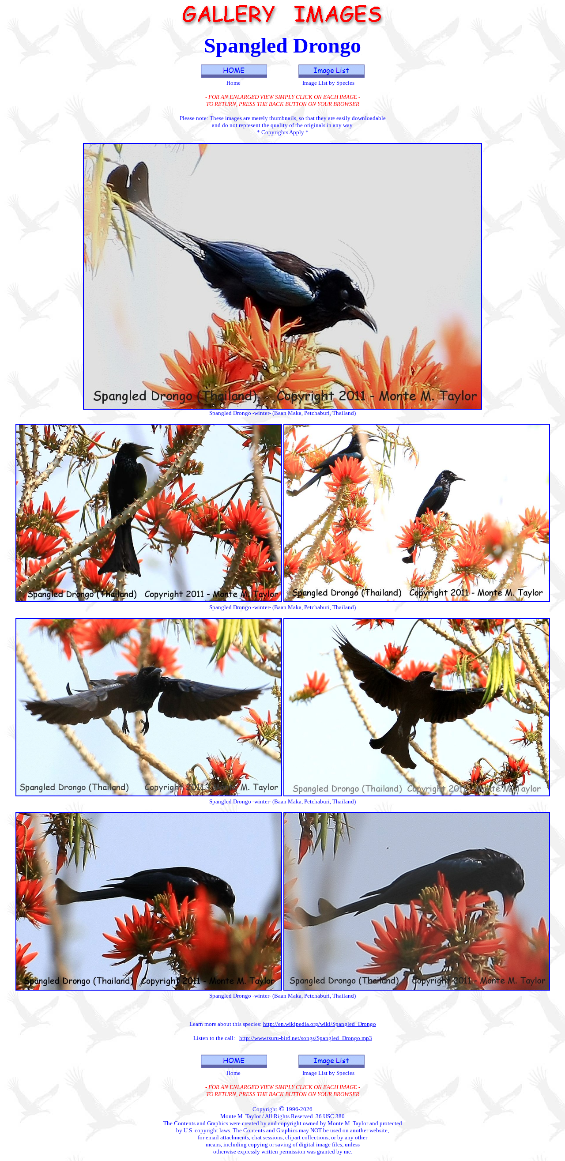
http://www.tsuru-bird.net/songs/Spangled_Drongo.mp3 (305, 1038)
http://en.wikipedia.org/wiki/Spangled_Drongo (319, 1024)
